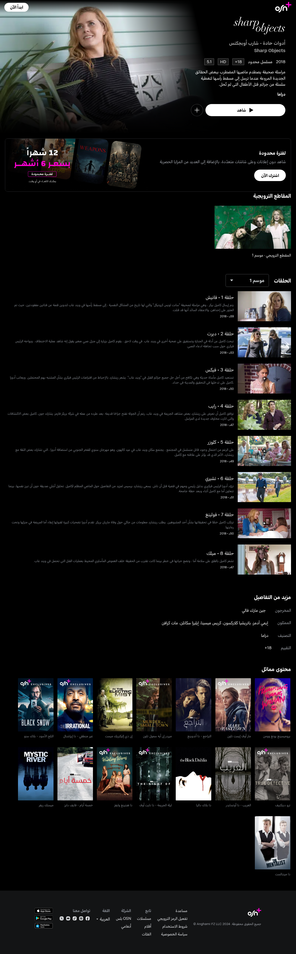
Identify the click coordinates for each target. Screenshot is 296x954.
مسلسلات (144, 918)
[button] (16, 7)
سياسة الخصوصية (174, 934)
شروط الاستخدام (174, 926)
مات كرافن (170, 623)
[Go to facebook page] (87, 919)
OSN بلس (123, 918)
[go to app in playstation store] (44, 925)
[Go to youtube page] (68, 919)
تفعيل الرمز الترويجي (172, 918)
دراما (281, 94)
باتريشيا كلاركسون (237, 623)
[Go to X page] (61, 919)
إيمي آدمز (260, 623)
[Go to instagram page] (81, 919)
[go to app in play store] (44, 918)
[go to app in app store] (44, 910)
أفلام (147, 926)
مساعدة (181, 910)
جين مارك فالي (254, 610)
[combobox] (247, 280)
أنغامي (126, 926)
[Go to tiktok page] (74, 919)
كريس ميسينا (211, 623)
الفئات (146, 934)
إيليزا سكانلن (189, 623)
